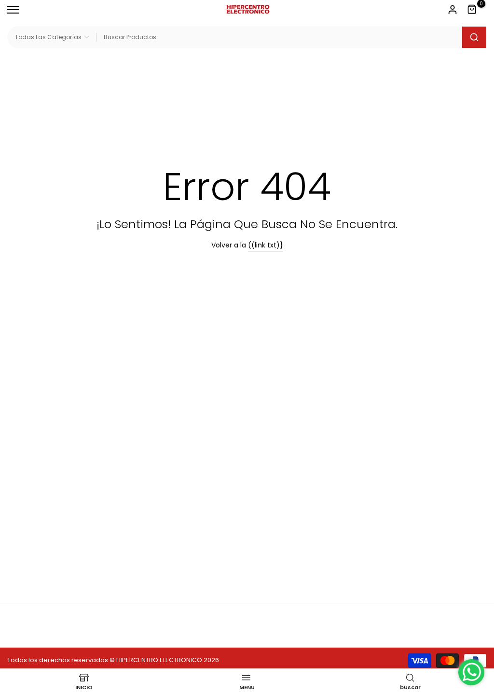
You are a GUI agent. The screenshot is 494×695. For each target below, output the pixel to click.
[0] (472, 9)
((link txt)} (265, 245)
